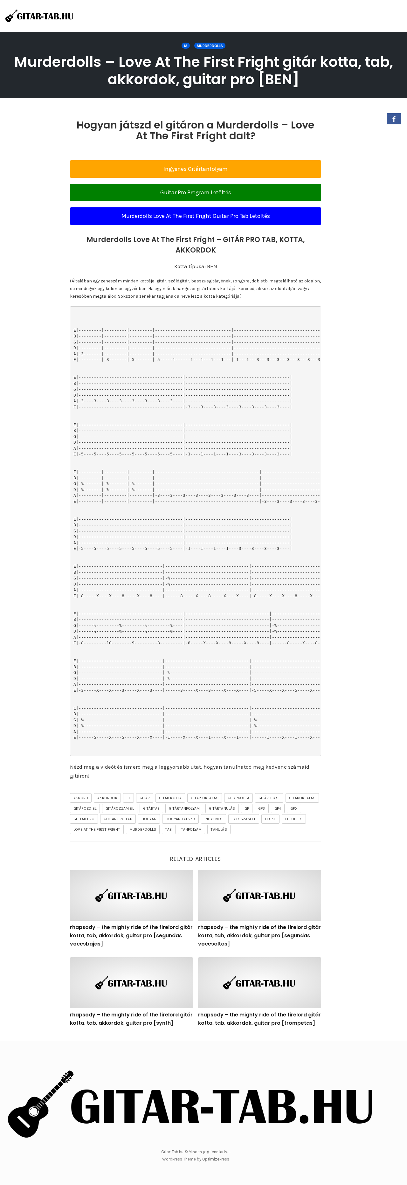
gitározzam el (120, 808)
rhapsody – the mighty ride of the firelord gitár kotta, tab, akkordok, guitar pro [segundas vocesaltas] (259, 935)
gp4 (277, 808)
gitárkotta (238, 798)
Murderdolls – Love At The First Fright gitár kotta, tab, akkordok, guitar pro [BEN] (203, 70)
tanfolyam (191, 829)
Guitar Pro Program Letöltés (195, 192)
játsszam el (244, 819)
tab (168, 829)
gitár (145, 798)
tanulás (219, 829)
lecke (270, 819)
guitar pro (83, 819)
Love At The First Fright (96, 829)
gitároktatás (302, 798)
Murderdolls (210, 46)
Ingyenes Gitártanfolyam (195, 168)
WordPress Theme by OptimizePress (195, 1159)
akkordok (107, 798)
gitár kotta (170, 798)
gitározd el (84, 808)
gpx (294, 808)
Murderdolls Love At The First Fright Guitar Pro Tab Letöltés (195, 215)
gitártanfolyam (184, 808)
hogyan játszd (180, 819)
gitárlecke (269, 798)
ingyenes (213, 819)
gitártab (151, 808)
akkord (80, 798)
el (128, 798)
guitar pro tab (118, 819)
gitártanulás (222, 808)
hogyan (148, 819)
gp (247, 808)
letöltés (293, 819)
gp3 (261, 808)
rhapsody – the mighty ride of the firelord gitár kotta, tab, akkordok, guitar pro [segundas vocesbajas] (131, 935)
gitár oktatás (204, 798)
